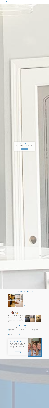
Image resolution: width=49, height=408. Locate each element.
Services (32, 2)
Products (35, 2)
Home (26, 2)
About (29, 2)
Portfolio (38, 2)
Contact (41, 2)
